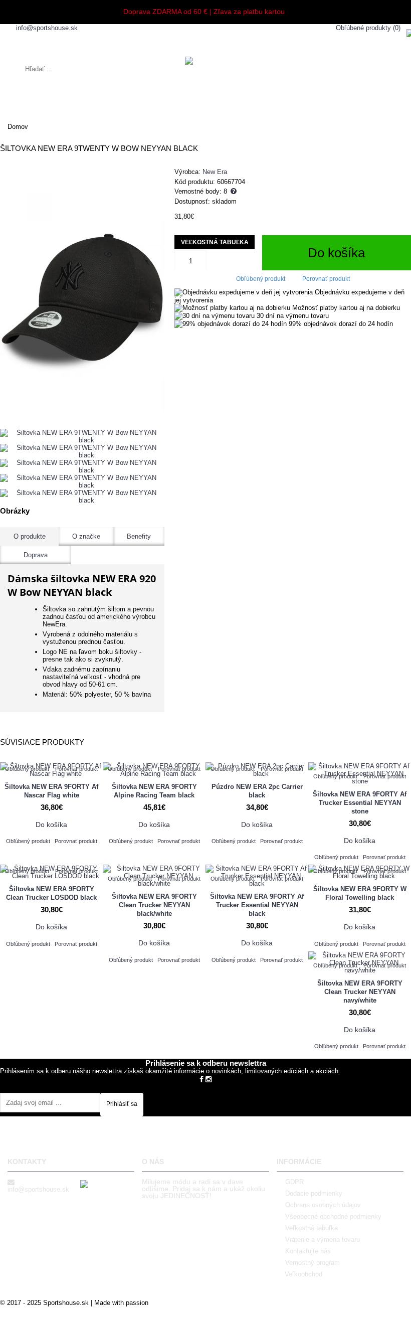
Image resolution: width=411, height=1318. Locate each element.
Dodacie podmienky (313, 1193)
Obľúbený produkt (260, 278)
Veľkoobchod (303, 1274)
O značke (86, 536)
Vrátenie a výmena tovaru (322, 1239)
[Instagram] (209, 1078)
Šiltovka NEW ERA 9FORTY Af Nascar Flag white (51, 791)
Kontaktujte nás (308, 1251)
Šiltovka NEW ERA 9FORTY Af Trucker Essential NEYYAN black (257, 905)
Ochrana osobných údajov (323, 1205)
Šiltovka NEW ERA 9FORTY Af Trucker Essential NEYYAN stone (359, 802)
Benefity (139, 536)
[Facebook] (201, 1078)
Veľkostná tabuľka (215, 242)
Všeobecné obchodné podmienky (333, 1216)
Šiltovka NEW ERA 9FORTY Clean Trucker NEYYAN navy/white (359, 991)
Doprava (36, 555)
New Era (214, 172)
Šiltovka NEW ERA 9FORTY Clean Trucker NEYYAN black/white (154, 905)
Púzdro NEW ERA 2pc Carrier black (257, 791)
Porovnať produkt (326, 278)
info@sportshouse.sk (38, 1189)
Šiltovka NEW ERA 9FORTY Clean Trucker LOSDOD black (51, 893)
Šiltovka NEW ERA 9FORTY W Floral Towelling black (359, 893)
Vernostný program (312, 1262)
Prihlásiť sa (121, 1103)
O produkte (30, 536)
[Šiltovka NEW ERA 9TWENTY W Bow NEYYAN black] (82, 290)
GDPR (294, 1182)
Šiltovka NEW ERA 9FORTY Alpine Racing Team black (154, 791)
